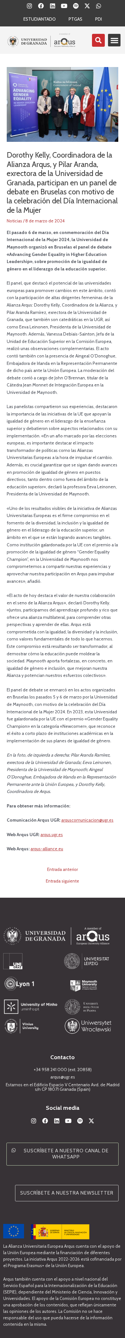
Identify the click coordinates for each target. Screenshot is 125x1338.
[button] (114, 40)
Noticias (14, 220)
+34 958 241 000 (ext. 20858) (63, 1069)
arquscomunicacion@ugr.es (87, 820)
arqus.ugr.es (51, 834)
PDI (98, 19)
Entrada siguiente (62, 881)
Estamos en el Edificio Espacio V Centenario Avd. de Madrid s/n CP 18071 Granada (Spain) (63, 1087)
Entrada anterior (62, 869)
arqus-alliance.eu (46, 848)
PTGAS (75, 19)
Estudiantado (39, 19)
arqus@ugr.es (62, 1076)
